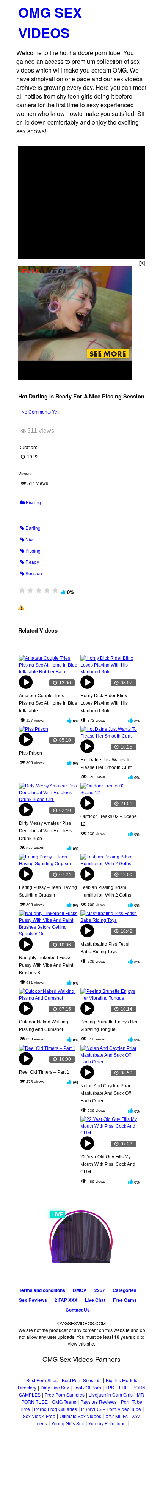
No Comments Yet (39, 412)
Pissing (33, 502)
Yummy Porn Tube (107, 1423)
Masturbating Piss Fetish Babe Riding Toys (105, 947)
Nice (29, 539)
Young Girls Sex (67, 1423)
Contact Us (78, 1309)
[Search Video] (124, 9)
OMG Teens (64, 1401)
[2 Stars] (30, 590)
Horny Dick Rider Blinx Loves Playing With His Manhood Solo (104, 703)
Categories (124, 1290)
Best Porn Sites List (82, 1380)
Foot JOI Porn (87, 1387)
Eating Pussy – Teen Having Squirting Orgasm (48, 891)
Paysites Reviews (98, 1401)
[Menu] (138, 9)
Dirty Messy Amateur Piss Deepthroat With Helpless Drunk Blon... (45, 831)
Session (33, 573)
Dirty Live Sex (55, 1387)
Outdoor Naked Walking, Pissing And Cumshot (44, 1025)
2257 (99, 1290)
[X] (142, 262)
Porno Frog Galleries (55, 1409)
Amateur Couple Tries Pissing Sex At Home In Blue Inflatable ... (48, 703)
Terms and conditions (42, 1290)
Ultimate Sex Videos (80, 1416)
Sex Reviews (33, 1299)
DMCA (80, 1290)
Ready (31, 562)
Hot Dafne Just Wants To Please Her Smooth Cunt (106, 763)
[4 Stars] (47, 590)
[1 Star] (22, 590)
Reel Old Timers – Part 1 (44, 1072)
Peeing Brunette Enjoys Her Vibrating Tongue (109, 1025)
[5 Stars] (55, 590)
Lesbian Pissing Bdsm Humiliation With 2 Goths (105, 891)
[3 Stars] (38, 590)
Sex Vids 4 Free (39, 1416)
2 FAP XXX (66, 1299)
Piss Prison (30, 753)
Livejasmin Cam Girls (111, 1394)
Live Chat (95, 1299)
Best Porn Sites (42, 1380)
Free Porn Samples (65, 1394)
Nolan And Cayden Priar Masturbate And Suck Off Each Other (105, 1093)
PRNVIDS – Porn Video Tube (111, 1409)
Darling (32, 528)
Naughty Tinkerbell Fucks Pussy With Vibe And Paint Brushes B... (46, 965)
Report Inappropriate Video (54, 607)
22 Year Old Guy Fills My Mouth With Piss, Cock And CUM (107, 1164)
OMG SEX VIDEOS (50, 22)
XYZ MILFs (116, 1416)
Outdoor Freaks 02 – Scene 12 (108, 820)
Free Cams (125, 1299)
